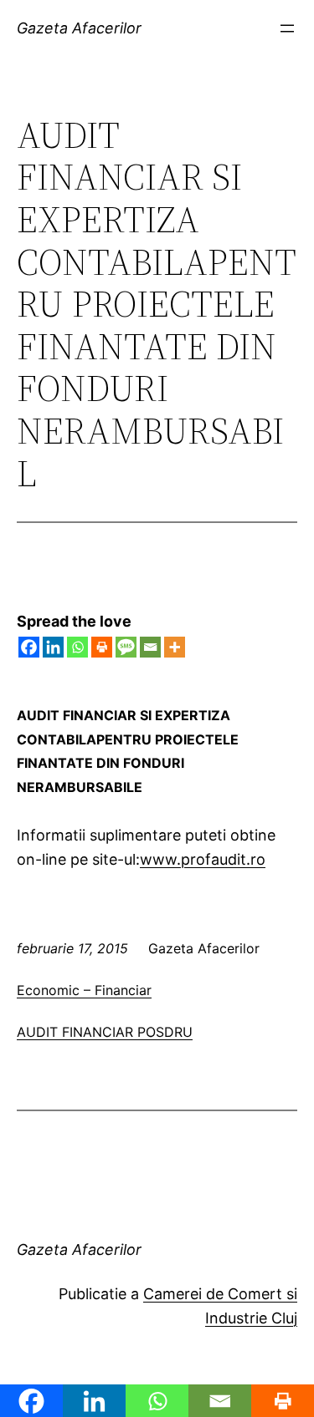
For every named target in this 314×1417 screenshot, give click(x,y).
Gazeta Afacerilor (79, 28)
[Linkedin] (53, 647)
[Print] (101, 647)
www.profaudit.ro (202, 859)
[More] (174, 647)
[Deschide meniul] (287, 28)
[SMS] (126, 647)
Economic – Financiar (84, 990)
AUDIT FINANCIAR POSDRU (105, 1031)
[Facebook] (28, 647)
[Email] (150, 647)
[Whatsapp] (77, 647)
